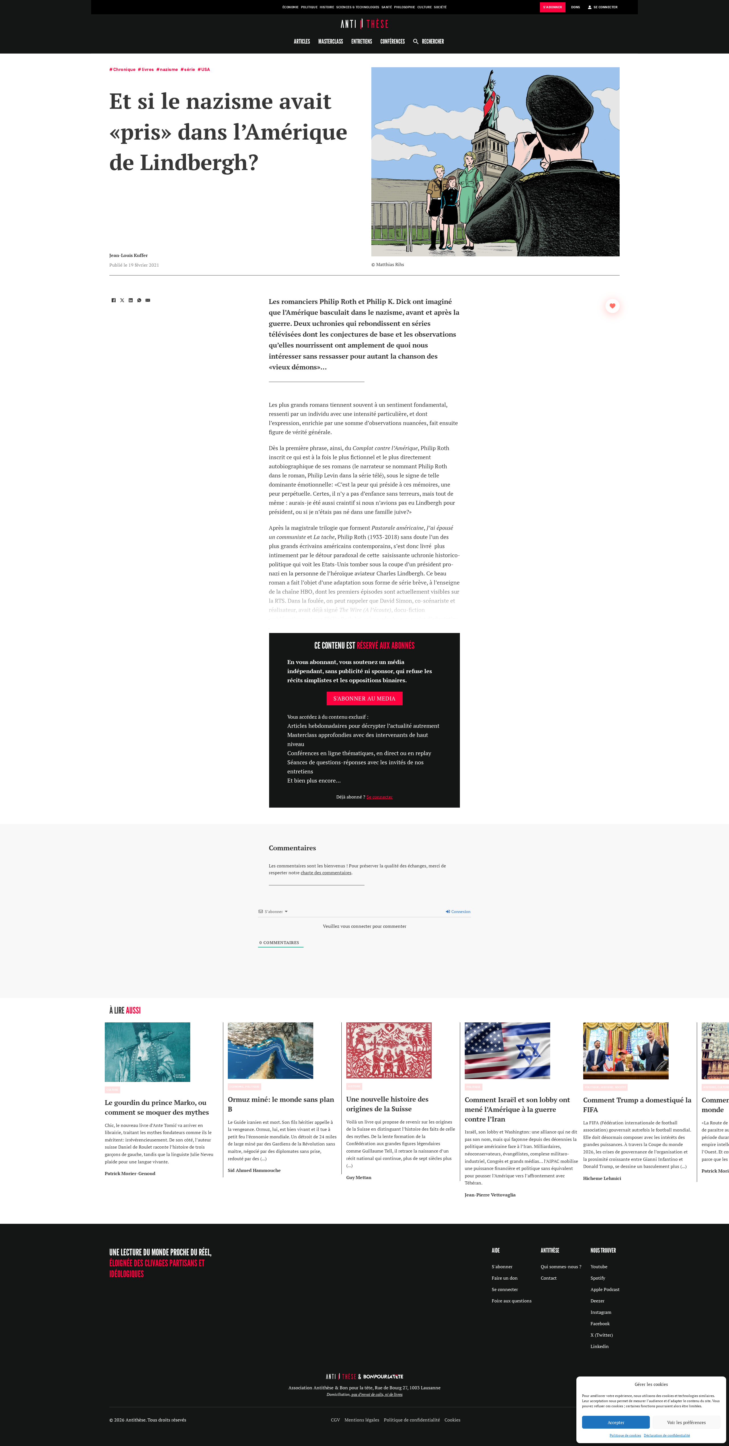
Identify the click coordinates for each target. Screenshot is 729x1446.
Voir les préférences (686, 1422)
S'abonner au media (364, 698)
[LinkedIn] (130, 300)
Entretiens (361, 41)
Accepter (616, 1422)
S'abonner (502, 1266)
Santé (387, 7)
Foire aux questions (512, 1301)
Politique (309, 7)
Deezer (598, 1301)
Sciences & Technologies (357, 7)
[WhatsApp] (139, 300)
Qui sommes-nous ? (561, 1266)
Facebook (600, 1323)
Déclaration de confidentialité (667, 1435)
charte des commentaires (326, 872)
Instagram (601, 1312)
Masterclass (330, 41)
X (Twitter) (602, 1335)
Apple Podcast (605, 1289)
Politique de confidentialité (412, 1420)
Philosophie (404, 7)
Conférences (392, 41)
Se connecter (379, 797)
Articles (302, 41)
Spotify (598, 1278)
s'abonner (552, 7)
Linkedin (600, 1346)
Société (440, 7)
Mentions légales (362, 1420)
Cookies (452, 1420)
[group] (164, 1099)
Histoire (327, 7)
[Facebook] (113, 300)
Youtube (599, 1266)
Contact (549, 1278)
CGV (335, 1420)
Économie (290, 7)
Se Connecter (605, 7)
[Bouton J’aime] (612, 306)
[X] (122, 300)
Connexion (460, 911)
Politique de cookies (625, 1435)
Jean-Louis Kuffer (128, 255)
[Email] (148, 300)
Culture (424, 7)
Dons (575, 7)
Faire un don (505, 1278)
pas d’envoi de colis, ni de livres (377, 1394)
